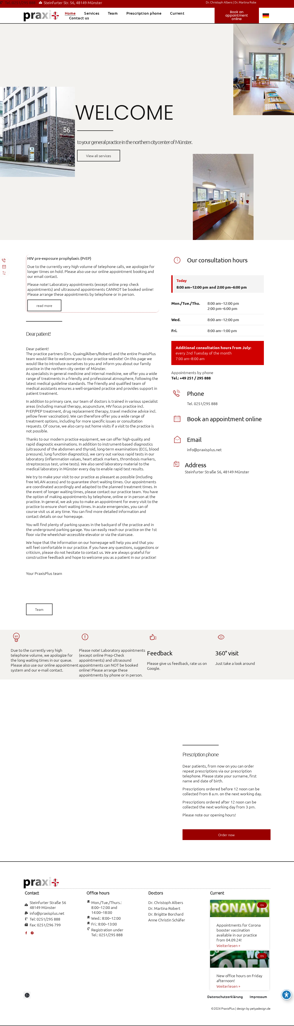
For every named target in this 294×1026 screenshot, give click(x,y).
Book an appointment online (224, 418)
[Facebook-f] (26, 933)
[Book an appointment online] (177, 419)
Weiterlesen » (228, 945)
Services (91, 13)
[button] (27, 995)
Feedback (159, 653)
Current (177, 13)
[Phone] (177, 394)
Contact (32, 892)
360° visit (227, 653)
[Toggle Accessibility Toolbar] (286, 995)
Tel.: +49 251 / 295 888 (191, 377)
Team (113, 13)
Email (194, 439)
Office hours (98, 892)
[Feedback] (153, 638)
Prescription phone (144, 13)
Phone (195, 393)
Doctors (155, 892)
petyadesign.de (260, 1008)
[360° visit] (221, 638)
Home (70, 13)
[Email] (177, 440)
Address (195, 465)
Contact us (79, 17)
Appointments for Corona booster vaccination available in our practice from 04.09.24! (239, 932)
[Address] (176, 464)
